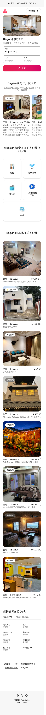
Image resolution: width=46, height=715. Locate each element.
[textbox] (12, 60)
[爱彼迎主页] (5, 11)
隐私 (19, 702)
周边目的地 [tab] (7, 617)
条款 (25, 702)
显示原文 (32, 3)
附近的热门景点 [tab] (22, 617)
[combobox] (22, 51)
